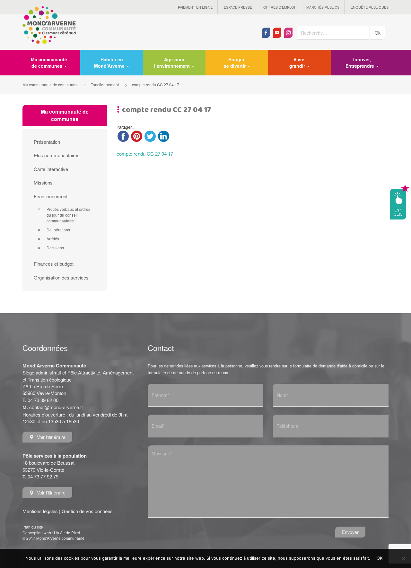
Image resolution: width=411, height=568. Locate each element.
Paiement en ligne (195, 7)
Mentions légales (40, 511)
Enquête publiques (370, 7)
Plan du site (32, 526)
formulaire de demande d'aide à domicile (330, 366)
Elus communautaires (57, 155)
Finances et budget (54, 263)
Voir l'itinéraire (51, 437)
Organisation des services (61, 277)
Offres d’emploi (279, 7)
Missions (43, 182)
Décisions (55, 247)
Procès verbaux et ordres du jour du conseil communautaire (68, 214)
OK (380, 558)
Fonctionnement (50, 196)
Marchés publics (322, 7)
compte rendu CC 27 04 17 (145, 153)
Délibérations (58, 229)
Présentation (47, 141)
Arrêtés (53, 238)
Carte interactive (51, 169)
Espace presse (238, 7)
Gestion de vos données (87, 511)
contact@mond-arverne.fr (56, 407)
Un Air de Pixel (67, 532)
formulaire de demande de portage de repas (188, 372)
